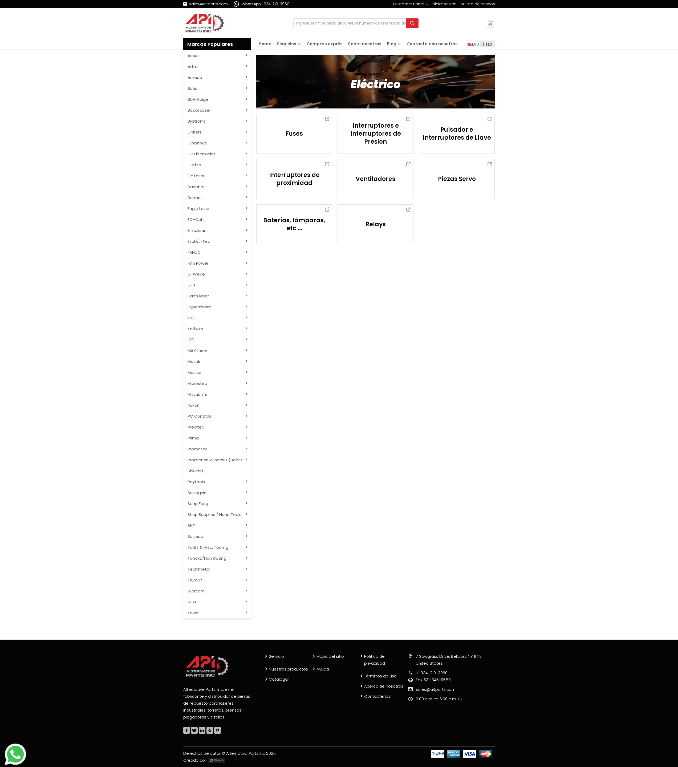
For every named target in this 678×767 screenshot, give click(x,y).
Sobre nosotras (364, 44)
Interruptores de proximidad (294, 179)
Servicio (276, 656)
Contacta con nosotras (432, 44)
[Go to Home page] (204, 23)
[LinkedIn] (202, 730)
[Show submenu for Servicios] (299, 44)
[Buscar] (412, 23)
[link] (410, 4)
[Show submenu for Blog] (399, 44)
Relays (376, 224)
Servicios (287, 44)
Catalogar (279, 679)
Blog (391, 44)
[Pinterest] (217, 730)
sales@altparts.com (208, 4)
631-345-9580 (433, 680)
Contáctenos (377, 696)
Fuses (294, 134)
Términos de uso (380, 676)
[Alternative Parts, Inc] (207, 666)
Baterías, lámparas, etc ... (294, 224)
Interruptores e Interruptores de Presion (375, 134)
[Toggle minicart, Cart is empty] (490, 23)
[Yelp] (209, 730)
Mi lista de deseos (478, 4)
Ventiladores (375, 179)
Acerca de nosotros (383, 686)
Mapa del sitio (330, 656)
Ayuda (322, 669)
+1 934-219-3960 (432, 673)
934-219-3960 (276, 4)
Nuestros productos (288, 669)
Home (265, 44)
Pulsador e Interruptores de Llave (457, 134)
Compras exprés (325, 44)
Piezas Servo (457, 179)
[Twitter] (194, 730)
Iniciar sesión (444, 4)
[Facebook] (186, 730)
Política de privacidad (374, 659)
